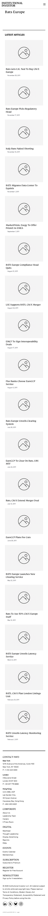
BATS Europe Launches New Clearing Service (20, 575)
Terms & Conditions (10, 892)
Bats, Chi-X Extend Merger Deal (22, 500)
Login (18, 912)
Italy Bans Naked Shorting (20, 148)
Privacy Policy (8, 898)
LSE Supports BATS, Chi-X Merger (23, 304)
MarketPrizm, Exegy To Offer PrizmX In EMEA (21, 227)
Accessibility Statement (32, 895)
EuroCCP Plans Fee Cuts (18, 537)
